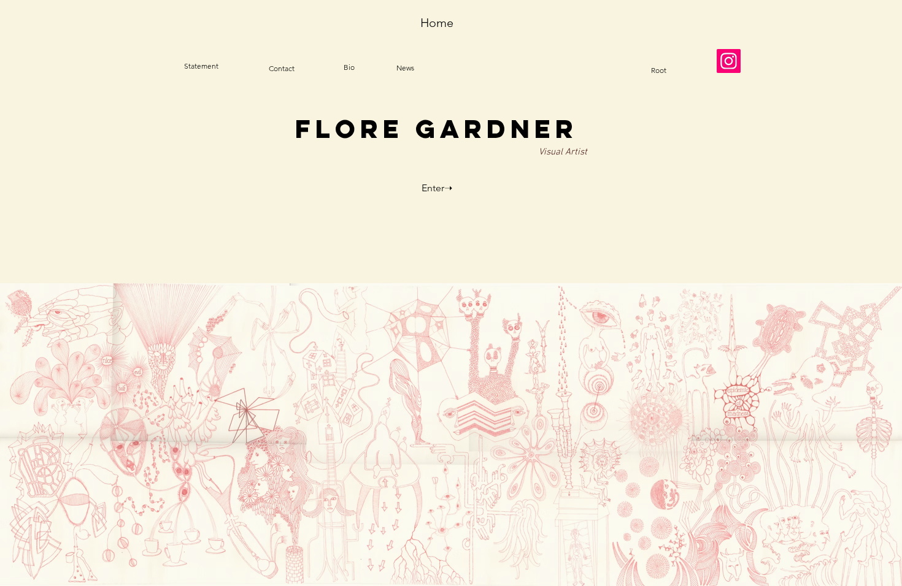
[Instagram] (729, 61)
